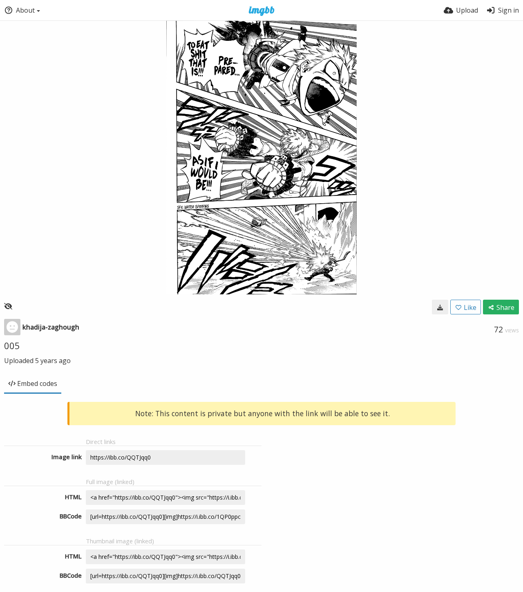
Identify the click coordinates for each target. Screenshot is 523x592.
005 (12, 345)
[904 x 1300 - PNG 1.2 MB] (440, 307)
